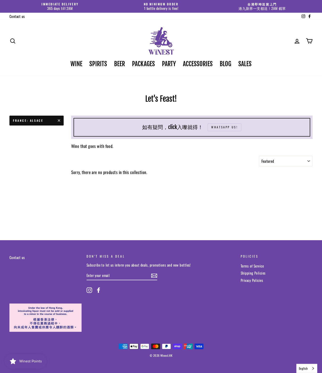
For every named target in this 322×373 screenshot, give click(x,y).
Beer (119, 64)
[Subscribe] (154, 275)
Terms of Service (252, 265)
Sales (245, 64)
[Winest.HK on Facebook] (98, 290)
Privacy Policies (252, 280)
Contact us (17, 16)
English (303, 368)
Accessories (198, 64)
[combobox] (306, 368)
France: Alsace (28, 120)
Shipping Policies (253, 273)
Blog (225, 64)
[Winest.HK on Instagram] (89, 290)
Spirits (98, 64)
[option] (60, 6)
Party (169, 64)
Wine (76, 64)
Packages (143, 64)
